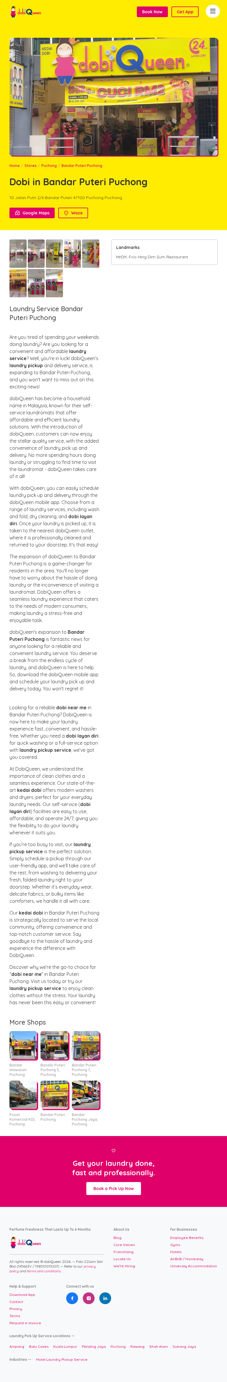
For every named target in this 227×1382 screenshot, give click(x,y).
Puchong (49, 165)
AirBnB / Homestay (186, 1259)
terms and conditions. (44, 1271)
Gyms (175, 1245)
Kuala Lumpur (65, 1346)
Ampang (16, 1346)
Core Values (124, 1245)
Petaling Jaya (94, 1346)
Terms (14, 1316)
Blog (117, 1237)
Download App (22, 1294)
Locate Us (122, 1259)
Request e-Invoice (25, 1323)
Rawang (137, 1346)
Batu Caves (38, 1346)
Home (14, 165)
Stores (31, 165)
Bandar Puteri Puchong (81, 165)
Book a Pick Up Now (113, 1188)
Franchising (124, 1252)
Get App (185, 11)
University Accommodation (193, 1266)
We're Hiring (124, 1266)
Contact (16, 1301)
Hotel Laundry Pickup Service (61, 1359)
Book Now (152, 11)
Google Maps (32, 213)
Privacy (15, 1309)
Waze (73, 213)
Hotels (175, 1252)
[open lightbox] (18, 253)
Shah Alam (158, 1346)
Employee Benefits (186, 1237)
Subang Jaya (184, 1346)
